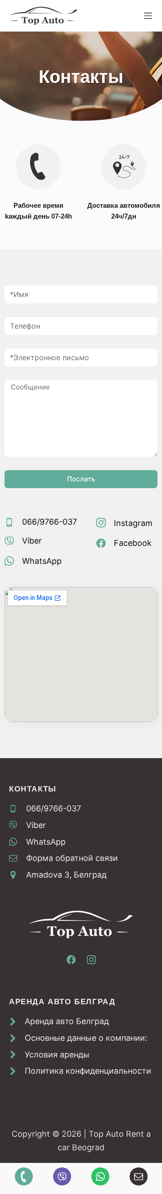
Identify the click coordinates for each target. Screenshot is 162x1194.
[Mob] (24, 1176)
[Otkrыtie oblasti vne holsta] (148, 16)
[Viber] (62, 1176)
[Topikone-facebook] (71, 960)
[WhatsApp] (100, 1176)
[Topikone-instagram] (91, 960)
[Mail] (139, 1176)
